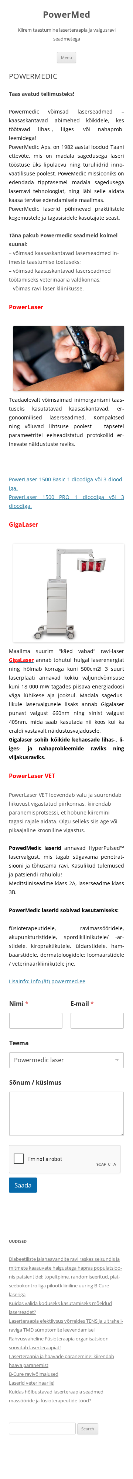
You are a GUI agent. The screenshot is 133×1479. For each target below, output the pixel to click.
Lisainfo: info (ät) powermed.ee (47, 981)
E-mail (82, 1003)
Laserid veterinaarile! (31, 1382)
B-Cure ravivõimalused (33, 1374)
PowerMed (66, 14)
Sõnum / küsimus (35, 1082)
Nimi (18, 1003)
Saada (22, 1185)
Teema (19, 1043)
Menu (66, 57)
